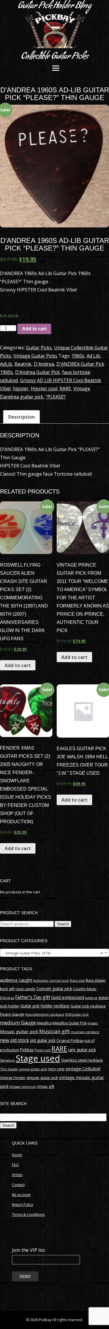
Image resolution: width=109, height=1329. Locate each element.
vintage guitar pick (42, 1077)
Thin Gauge (9, 1069)
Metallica (44, 1023)
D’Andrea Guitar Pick (37, 372)
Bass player (96, 980)
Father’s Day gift (32, 997)
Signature (7, 1060)
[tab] (21, 417)
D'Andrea (44, 364)
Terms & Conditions (28, 1214)
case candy (25, 988)
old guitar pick (43, 1040)
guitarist (91, 997)
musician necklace (85, 1032)
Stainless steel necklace (82, 1060)
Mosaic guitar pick (19, 1031)
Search (63, 924)
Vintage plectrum (23, 1086)
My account (21, 1194)
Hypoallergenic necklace (44, 1014)
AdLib (6, 364)
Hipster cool (44, 388)
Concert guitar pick (54, 988)
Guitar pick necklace (88, 1006)
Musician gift (54, 1031)
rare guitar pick (82, 1049)
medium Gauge (18, 1022)
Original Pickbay (69, 1040)
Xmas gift (45, 1086)
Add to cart (34, 328)
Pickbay (27, 1049)
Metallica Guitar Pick (70, 1023)
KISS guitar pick (77, 1014)
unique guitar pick (33, 1069)
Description (21, 417)
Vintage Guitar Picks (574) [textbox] (53, 953)
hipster (20, 388)
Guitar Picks (39, 347)
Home (17, 1154)
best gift (7, 988)
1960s (78, 356)
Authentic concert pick (51, 980)
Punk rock (43, 1050)
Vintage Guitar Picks (35, 356)
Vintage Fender (13, 1077)
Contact (18, 1184)
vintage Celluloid (82, 1068)
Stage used (38, 1058)
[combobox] (54, 953)
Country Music (85, 988)
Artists (17, 1174)
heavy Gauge (12, 1014)
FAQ (15, 1164)
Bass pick (77, 980)
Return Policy (22, 1204)
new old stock (14, 1040)
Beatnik (23, 364)
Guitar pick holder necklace (44, 1006)
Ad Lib (93, 356)
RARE (65, 388)
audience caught (16, 980)
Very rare (56, 1068)
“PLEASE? (56, 396)
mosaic (92, 1023)
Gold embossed (67, 997)
